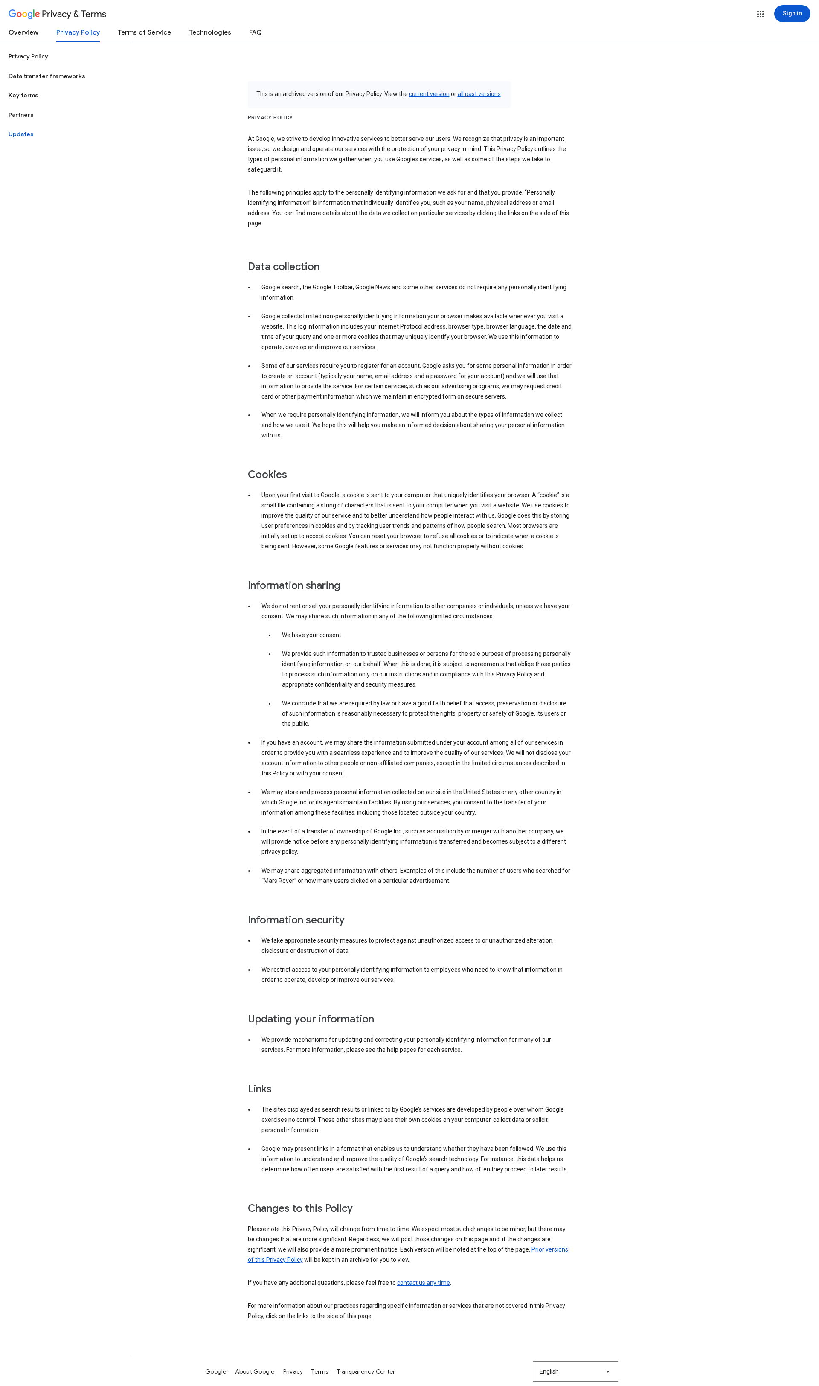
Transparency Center (366, 1371)
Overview (23, 32)
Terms (319, 1371)
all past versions (479, 93)
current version (429, 93)
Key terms (23, 95)
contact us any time (423, 1282)
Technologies (210, 32)
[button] (760, 14)
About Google (255, 1371)
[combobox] (575, 1371)
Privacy (293, 1371)
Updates (21, 134)
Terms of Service (144, 32)
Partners (21, 115)
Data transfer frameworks (47, 76)
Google (216, 1371)
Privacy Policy (78, 32)
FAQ (255, 32)
